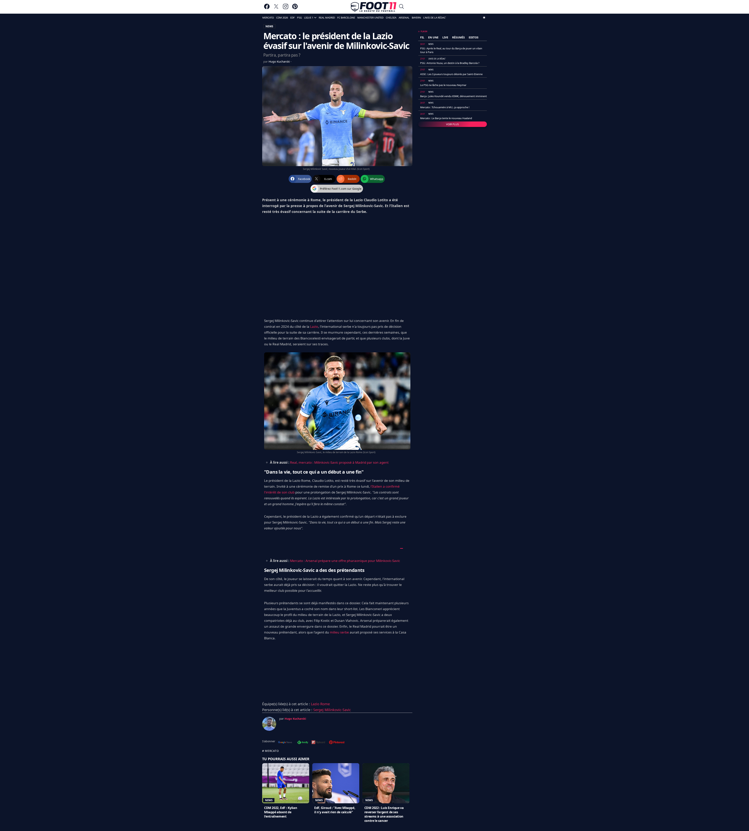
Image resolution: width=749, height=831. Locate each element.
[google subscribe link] (285, 742)
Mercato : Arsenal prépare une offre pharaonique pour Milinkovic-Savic (345, 560)
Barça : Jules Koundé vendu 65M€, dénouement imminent (453, 96)
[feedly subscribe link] (303, 742)
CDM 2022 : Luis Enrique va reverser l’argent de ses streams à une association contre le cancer (384, 814)
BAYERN (416, 17)
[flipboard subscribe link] (318, 742)
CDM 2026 (282, 17)
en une (433, 37)
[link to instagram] (285, 8)
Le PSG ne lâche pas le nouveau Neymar (443, 85)
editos (473, 37)
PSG (299, 17)
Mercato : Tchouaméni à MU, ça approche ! (444, 107)
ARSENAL (404, 17)
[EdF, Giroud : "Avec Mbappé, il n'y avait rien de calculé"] (335, 783)
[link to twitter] (276, 8)
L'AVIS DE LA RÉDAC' (434, 17)
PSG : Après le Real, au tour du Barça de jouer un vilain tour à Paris (451, 50)
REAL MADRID (327, 17)
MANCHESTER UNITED (370, 17)
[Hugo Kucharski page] (269, 724)
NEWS (269, 26)
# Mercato (270, 751)
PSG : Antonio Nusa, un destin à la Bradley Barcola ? (449, 63)
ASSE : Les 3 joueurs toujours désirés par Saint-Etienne (451, 74)
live (445, 37)
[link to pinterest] (295, 8)
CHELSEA (391, 17)
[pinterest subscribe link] (336, 742)
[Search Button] (401, 7)
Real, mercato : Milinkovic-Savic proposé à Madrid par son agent (339, 462)
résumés (458, 37)
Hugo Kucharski (280, 61)
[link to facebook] (267, 8)
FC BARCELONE (346, 17)
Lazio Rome (320, 704)
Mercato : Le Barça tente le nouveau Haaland (446, 118)
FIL (422, 37)
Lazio (314, 326)
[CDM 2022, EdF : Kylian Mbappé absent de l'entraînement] (285, 783)
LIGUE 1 (308, 17)
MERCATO (268, 17)
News (268, 800)
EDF (292, 17)
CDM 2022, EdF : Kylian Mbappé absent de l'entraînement (280, 812)
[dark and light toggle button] (484, 17)
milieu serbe (339, 632)
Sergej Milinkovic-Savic (332, 709)
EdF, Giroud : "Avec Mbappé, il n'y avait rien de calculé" (334, 810)
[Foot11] (373, 7)
